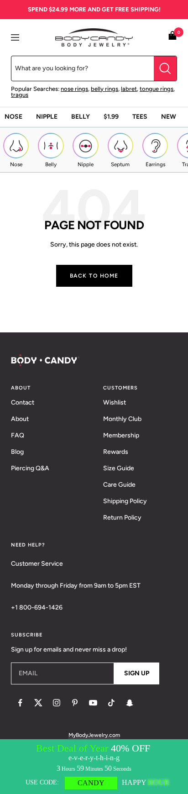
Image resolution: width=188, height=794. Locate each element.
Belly (80, 117)
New (168, 117)
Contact (22, 402)
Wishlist (114, 402)
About (20, 419)
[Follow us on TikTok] (111, 703)
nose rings (74, 88)
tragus (19, 94)
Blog (17, 452)
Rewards (115, 452)
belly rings (104, 88)
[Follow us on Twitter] (38, 703)
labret (129, 88)
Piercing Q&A (30, 468)
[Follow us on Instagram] (56, 703)
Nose (13, 117)
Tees (139, 117)
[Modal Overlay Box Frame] (94, 766)
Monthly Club (122, 419)
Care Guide (119, 485)
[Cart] (172, 37)
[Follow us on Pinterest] (75, 703)
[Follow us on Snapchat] (129, 703)
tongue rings (156, 88)
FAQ (17, 435)
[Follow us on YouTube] (93, 703)
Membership (121, 435)
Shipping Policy (125, 501)
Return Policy (122, 517)
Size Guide (118, 468)
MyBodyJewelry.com (94, 735)
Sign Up (136, 673)
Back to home (94, 276)
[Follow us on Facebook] (20, 703)
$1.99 (111, 117)
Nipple (46, 117)
